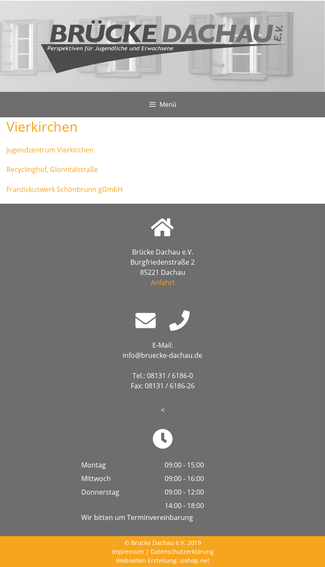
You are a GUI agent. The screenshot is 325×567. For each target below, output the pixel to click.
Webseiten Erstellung (146, 560)
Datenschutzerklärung (182, 552)
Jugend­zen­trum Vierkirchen (50, 150)
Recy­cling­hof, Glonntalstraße (52, 169)
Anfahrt (163, 282)
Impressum (128, 552)
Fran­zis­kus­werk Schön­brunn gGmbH (64, 189)
